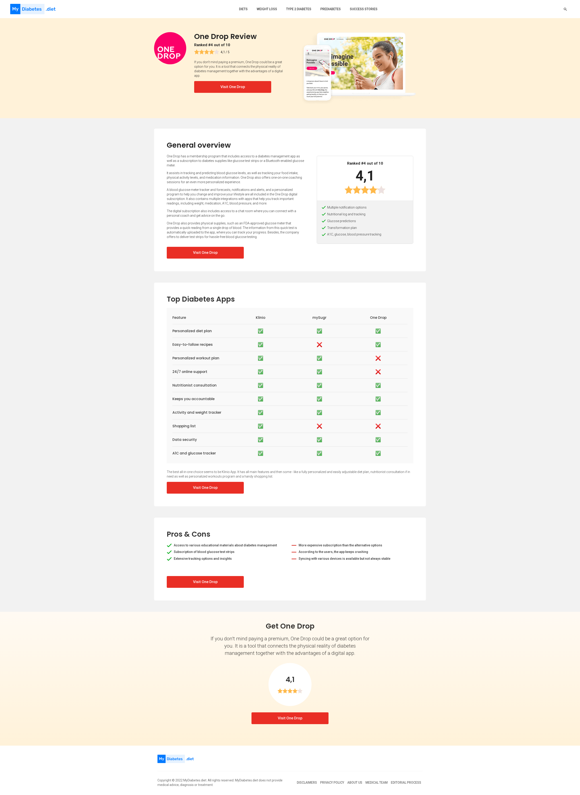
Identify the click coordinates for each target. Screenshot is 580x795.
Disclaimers (307, 782)
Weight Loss (267, 9)
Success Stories (363, 9)
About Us (354, 782)
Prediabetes (330, 9)
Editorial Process (406, 782)
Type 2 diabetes (298, 9)
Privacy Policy (332, 782)
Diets (243, 9)
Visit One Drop (232, 86)
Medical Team (376, 782)
